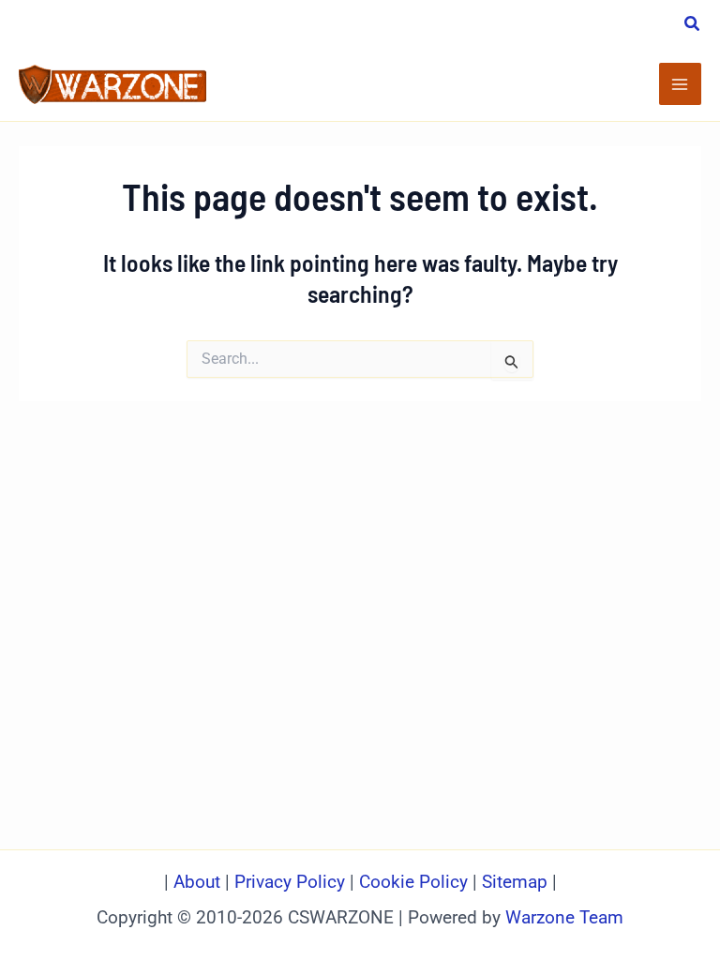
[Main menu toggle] (680, 84)
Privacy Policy (289, 882)
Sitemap (515, 882)
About (199, 882)
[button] (692, 26)
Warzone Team (564, 918)
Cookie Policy (413, 882)
